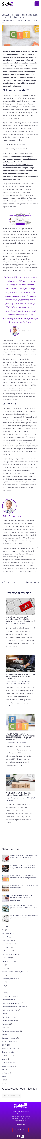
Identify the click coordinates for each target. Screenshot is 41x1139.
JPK (18, 20)
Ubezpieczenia (7, 1055)
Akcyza (4, 926)
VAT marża (5, 1073)
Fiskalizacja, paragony (9, 954)
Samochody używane (9, 1038)
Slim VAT (5, 1045)
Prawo (4, 1028)
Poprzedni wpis (8, 582)
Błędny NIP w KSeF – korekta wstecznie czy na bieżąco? (18, 794)
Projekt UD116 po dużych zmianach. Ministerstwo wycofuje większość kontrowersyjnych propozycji (20, 737)
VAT (23, 624)
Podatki (29, 20)
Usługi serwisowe (23, 683)
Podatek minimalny (8, 1000)
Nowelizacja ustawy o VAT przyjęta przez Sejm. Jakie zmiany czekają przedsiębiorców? (20, 619)
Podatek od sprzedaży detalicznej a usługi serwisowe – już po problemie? (20, 676)
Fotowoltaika (6, 958)
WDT (3, 1080)
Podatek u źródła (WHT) (10, 1010)
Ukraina (4, 1059)
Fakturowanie (6, 951)
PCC (3, 982)
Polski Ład (5, 1024)
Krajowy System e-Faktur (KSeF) (25, 798)
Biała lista (5, 937)
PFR (3, 986)
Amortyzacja (6, 933)
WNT (3, 1083)
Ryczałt (4, 1034)
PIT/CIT (23, 20)
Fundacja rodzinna (8, 961)
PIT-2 (4, 989)
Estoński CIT (6, 947)
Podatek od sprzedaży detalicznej (13, 1007)
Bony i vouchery (7, 940)
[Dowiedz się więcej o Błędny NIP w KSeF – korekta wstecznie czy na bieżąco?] (20, 782)
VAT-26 (4, 1076)
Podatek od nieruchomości (11, 1003)
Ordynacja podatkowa (9, 979)
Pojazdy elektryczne (9, 1021)
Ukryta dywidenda (8, 1062)
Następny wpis (32, 582)
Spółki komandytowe (9, 1048)
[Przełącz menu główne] (37, 3)
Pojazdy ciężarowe (8, 1017)
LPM (3, 975)
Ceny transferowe (8, 944)
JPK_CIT (5, 968)
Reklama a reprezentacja (10, 1031)
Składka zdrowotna (8, 1041)
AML (3, 930)
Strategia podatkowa (9, 1052)
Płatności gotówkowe (9, 996)
